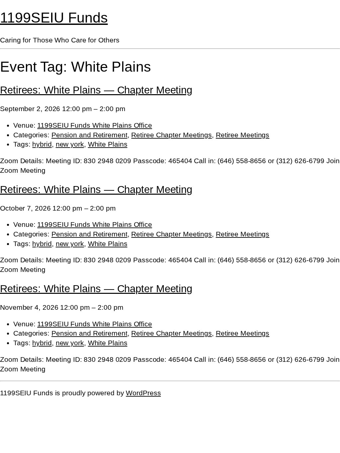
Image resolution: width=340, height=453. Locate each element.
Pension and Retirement (89, 135)
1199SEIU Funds (54, 18)
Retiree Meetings (242, 135)
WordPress (143, 393)
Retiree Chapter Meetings (171, 135)
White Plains (108, 144)
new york (70, 144)
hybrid (41, 144)
